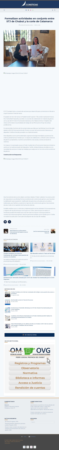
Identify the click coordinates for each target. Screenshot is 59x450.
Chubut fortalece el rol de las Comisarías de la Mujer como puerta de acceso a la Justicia (16, 255)
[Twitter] (28, 10)
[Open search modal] (54, 10)
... (20, 261)
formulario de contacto (40, 413)
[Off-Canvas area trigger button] (4, 10)
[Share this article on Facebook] (5, 221)
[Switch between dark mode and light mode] (52, 10)
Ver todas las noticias (31, 334)
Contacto (33, 436)
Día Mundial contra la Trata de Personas (42, 253)
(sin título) (7, 421)
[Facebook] (26, 10)
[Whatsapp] (33, 10)
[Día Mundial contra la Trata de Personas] (42, 247)
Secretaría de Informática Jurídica (26, 25)
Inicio (25, 436)
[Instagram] (30, 10)
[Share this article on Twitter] (9, 221)
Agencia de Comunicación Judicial (11, 264)
